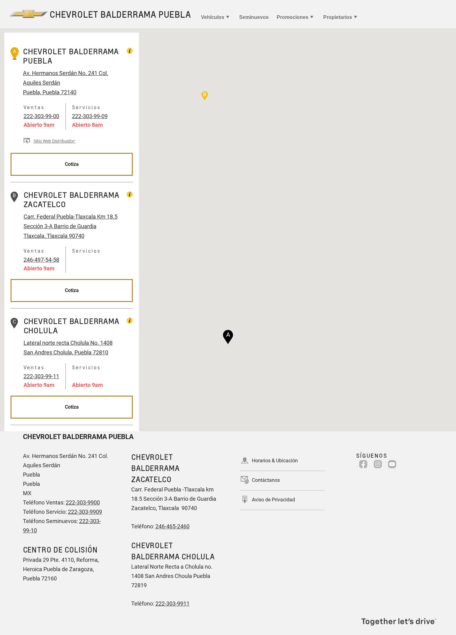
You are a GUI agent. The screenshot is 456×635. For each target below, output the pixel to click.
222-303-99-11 (41, 376)
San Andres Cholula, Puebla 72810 (66, 352)
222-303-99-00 (41, 116)
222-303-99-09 (90, 116)
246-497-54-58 (41, 259)
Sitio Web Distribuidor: (54, 141)
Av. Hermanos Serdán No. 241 (60, 73)
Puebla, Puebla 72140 (49, 92)
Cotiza (72, 164)
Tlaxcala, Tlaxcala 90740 (54, 236)
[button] (228, 337)
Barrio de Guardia (74, 226)
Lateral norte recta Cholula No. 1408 (68, 343)
